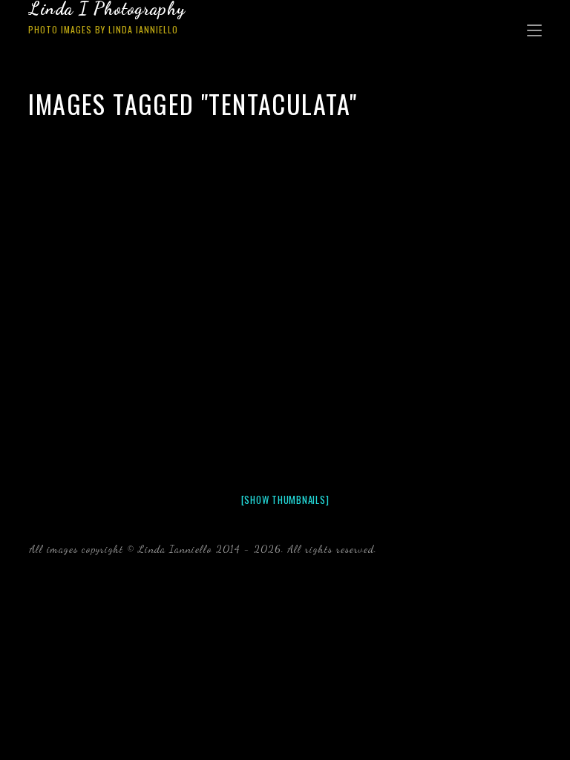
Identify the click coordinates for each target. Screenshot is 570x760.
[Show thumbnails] (285, 499)
